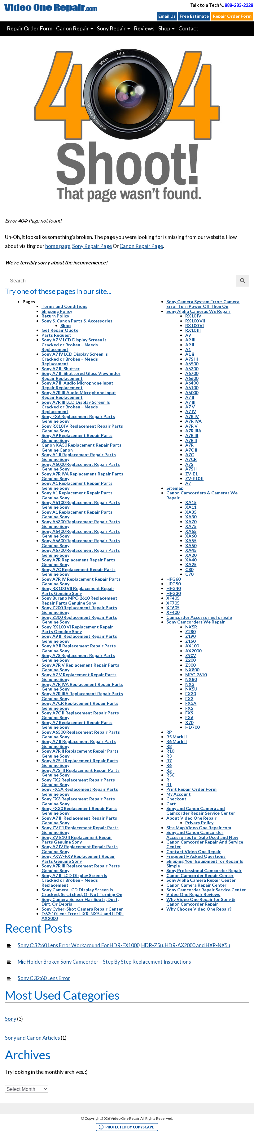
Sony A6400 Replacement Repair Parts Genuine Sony (81, 533)
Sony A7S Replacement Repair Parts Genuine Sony (78, 658)
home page (57, 246)
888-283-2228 (239, 5)
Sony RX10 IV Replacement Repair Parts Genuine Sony (82, 428)
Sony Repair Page (92, 246)
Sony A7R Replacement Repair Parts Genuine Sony (78, 562)
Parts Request (56, 335)
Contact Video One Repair (193, 851)
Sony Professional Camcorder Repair (204, 870)
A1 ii (189, 354)
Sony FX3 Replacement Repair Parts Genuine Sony (78, 801)
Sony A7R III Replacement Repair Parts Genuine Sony (81, 868)
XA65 (190, 531)
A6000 (191, 392)
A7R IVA (193, 421)
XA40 (190, 559)
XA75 (190, 526)
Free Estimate (194, 16)
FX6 (189, 717)
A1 (188, 349)
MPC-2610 (196, 674)
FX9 (189, 712)
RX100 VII (195, 320)
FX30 (190, 693)
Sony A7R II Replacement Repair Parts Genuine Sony (80, 753)
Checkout (176, 798)
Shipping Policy (57, 311)
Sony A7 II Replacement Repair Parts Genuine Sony (79, 744)
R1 (169, 784)
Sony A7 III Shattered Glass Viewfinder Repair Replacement (81, 375)
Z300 (190, 665)
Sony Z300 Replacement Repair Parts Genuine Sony (79, 619)
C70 (189, 574)
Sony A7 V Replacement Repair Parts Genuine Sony (79, 677)
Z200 (190, 660)
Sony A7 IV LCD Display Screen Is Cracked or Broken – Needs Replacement (75, 358)
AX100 (192, 645)
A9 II (189, 344)
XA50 (190, 545)
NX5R (191, 626)
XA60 (190, 535)
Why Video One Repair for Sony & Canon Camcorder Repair (200, 902)
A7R (189, 445)
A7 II (189, 397)
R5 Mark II (176, 736)
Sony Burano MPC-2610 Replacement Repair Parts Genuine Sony (79, 600)
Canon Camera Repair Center (196, 885)
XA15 (190, 502)
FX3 (189, 698)
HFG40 (173, 588)
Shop (65, 325)
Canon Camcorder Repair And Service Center (204, 844)
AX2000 (193, 650)
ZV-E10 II (194, 478)
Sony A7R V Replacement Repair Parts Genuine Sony (80, 667)
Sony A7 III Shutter (61, 368)
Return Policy (55, 315)
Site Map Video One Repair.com (198, 827)
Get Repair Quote (60, 330)
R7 (169, 760)
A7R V (191, 426)
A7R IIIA (193, 430)
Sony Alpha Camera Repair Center (201, 880)
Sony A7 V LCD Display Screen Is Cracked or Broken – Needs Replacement (74, 344)
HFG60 (173, 579)
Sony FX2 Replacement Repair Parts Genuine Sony (78, 782)
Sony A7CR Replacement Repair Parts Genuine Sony (80, 705)
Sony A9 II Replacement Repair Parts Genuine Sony (79, 648)
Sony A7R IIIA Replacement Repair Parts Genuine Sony (82, 696)
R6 (169, 765)
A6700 (191, 373)
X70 (189, 722)
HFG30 (173, 593)
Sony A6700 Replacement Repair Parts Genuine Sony (81, 552)
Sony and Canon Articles (32, 1038)
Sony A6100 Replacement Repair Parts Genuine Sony (81, 505)
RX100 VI (194, 325)
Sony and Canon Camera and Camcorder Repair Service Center (200, 811)
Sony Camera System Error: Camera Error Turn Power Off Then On (202, 304)
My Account (178, 794)
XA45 (190, 550)
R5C (170, 774)
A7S (189, 464)
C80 (189, 569)
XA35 (190, 512)
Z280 (190, 631)
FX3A (190, 703)
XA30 (190, 516)
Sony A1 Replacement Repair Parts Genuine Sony (77, 485)
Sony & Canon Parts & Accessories (77, 320)
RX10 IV (193, 315)
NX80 (191, 679)
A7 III (190, 402)
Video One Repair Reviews (193, 894)
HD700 (192, 727)
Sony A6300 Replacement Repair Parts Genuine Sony (81, 524)
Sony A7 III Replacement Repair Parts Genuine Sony (79, 820)
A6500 (191, 363)
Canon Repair (72, 28)
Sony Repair (111, 28)
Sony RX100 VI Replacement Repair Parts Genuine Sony (77, 629)
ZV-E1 (191, 473)
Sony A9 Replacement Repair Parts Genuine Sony (77, 438)
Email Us (167, 16)
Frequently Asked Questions (196, 856)
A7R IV (192, 416)
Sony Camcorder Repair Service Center (206, 889)
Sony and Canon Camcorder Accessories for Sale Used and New (202, 835)
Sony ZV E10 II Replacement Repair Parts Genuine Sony (77, 839)
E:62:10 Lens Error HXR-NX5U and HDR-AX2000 (83, 916)
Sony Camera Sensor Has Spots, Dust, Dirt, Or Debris (80, 902)
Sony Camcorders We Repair (195, 621)
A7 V (190, 406)
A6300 (191, 368)
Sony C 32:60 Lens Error (44, 978)
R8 (169, 746)
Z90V (190, 655)
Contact (188, 28)
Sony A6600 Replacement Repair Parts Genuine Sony (81, 543)
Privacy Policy (199, 822)
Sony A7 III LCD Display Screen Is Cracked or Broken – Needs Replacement (74, 880)
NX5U (191, 688)
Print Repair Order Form (191, 789)
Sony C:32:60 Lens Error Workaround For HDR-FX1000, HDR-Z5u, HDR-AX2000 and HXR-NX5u (124, 945)
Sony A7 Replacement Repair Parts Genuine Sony (77, 725)
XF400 (172, 612)
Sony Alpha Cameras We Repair (198, 311)
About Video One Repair (191, 818)
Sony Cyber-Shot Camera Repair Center (82, 909)
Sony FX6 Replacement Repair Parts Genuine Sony (78, 419)
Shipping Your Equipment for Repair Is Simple (204, 863)
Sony (10, 1019)
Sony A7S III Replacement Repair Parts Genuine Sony (81, 772)
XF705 (172, 603)
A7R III (191, 435)
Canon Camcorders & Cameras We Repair (202, 495)
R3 (169, 756)
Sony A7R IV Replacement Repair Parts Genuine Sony (81, 581)
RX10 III (193, 330)
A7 (188, 483)
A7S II (191, 468)
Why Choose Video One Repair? (198, 909)
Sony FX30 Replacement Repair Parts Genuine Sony (79, 811)
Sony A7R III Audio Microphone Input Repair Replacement (79, 395)
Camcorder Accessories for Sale (199, 617)
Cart (171, 803)
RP (169, 732)
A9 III (190, 339)
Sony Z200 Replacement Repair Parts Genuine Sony (79, 610)
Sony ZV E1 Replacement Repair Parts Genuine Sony (80, 830)
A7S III (191, 359)
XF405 (172, 598)
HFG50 (173, 583)
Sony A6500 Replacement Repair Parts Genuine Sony (81, 734)
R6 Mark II (176, 741)
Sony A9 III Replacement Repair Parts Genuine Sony (79, 638)
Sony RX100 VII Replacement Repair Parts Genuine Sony (78, 591)
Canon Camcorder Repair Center (200, 875)
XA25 (190, 564)
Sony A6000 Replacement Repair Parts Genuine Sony (81, 466)
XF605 (172, 607)
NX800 (192, 669)
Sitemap (174, 488)
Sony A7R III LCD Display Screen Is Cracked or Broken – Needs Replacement (76, 406)
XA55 (190, 540)
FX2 (189, 708)
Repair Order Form (232, 16)
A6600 (191, 378)
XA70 (190, 521)
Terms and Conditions (64, 306)
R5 (169, 770)
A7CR (191, 459)
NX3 (189, 684)
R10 (170, 751)
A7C (189, 454)
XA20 (190, 555)
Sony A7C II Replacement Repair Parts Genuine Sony (80, 715)
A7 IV (190, 411)
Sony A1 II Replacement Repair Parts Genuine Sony (79, 457)
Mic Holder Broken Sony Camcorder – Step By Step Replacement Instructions (104, 962)
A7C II (191, 449)
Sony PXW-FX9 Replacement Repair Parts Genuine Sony (78, 858)
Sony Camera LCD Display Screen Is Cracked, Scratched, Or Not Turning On (82, 892)
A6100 (191, 387)
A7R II (191, 440)
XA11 (190, 507)
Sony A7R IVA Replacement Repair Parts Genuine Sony (82, 476)
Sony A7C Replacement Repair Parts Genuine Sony (79, 572)
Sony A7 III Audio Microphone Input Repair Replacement (77, 385)
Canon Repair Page (141, 246)
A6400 (191, 382)
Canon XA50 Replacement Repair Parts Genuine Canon (81, 447)
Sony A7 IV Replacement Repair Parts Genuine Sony (80, 849)
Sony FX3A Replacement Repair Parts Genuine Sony (80, 791)
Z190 (190, 636)
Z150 (190, 641)
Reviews (144, 28)
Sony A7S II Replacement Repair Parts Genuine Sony (80, 763)
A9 (188, 335)
